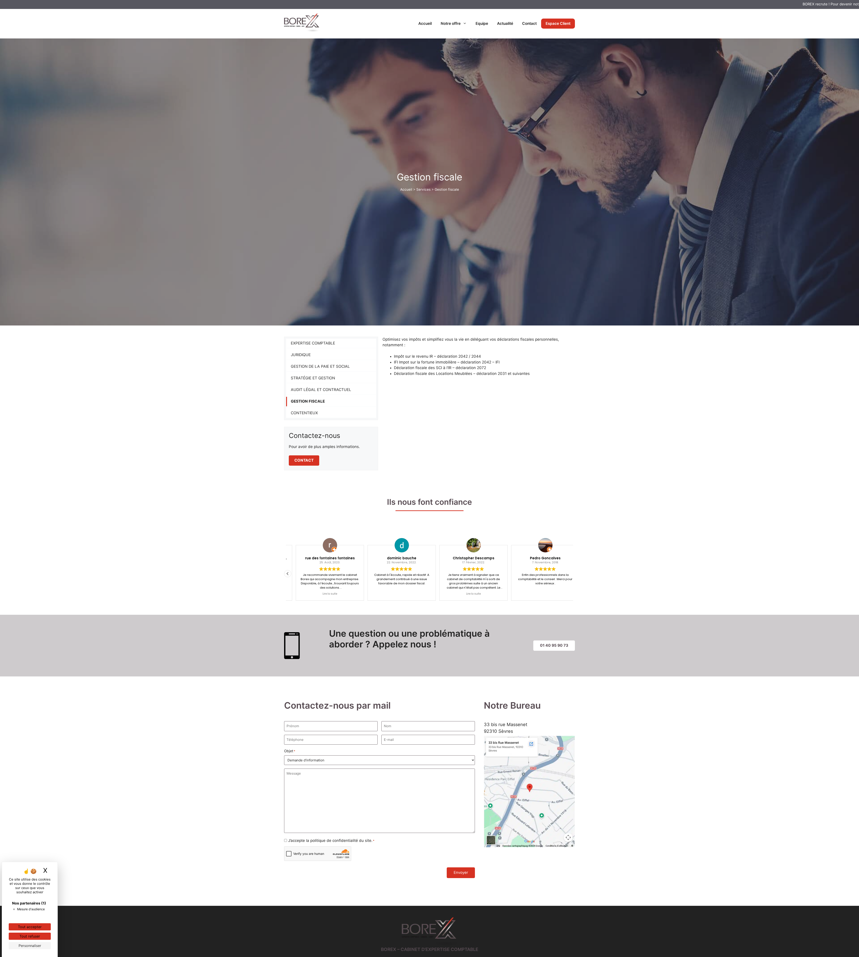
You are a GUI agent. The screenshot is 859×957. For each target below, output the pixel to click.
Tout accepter (30, 927)
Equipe (482, 23)
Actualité (505, 23)
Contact (529, 23)
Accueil (425, 23)
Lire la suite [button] (343, 594)
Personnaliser (30, 945)
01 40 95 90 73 (554, 645)
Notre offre (451, 23)
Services (423, 189)
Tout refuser (29, 936)
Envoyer (461, 872)
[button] (571, 573)
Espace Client (558, 23)
